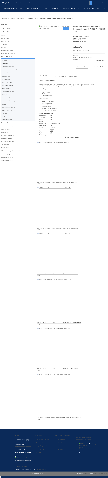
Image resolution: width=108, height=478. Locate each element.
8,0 (51, 117)
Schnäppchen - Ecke (7, 160)
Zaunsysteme (5, 144)
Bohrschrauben (6, 79)
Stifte (3, 116)
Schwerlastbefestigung (8, 107)
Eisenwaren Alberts (6, 138)
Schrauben (83, 41)
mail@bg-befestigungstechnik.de (23, 446)
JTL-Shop (85, 473)
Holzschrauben (6, 88)
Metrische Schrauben (8, 66)
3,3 (51, 133)
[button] (96, 3)
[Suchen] (91, 3)
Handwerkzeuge (5, 129)
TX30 (51, 121)
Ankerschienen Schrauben (9, 73)
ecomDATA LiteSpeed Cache (100, 473)
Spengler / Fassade (7, 82)
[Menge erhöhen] (84, 70)
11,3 (51, 131)
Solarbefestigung (7, 119)
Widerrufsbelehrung (62, 440)
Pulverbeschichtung (7, 157)
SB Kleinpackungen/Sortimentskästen (12, 151)
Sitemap (38, 452)
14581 (52, 129)
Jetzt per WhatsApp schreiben (24, 457)
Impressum (60, 449)
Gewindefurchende (7, 85)
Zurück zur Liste (5, 18)
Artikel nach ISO (5, 32)
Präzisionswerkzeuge (7, 126)
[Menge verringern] (74, 67)
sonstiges (4, 113)
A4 (51, 119)
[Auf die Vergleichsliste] (64, 28)
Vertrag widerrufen (21, 466)
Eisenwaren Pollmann (7, 135)
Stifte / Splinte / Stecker (8, 54)
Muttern (3, 47)
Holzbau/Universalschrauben (10, 70)
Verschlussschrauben (8, 98)
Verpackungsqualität (42, 446)
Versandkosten (41, 469)
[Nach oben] (0, 477)
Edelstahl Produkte (6, 57)
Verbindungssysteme (7, 154)
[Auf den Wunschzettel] (67, 28)
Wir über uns (40, 449)
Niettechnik (4, 132)
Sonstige (4, 95)
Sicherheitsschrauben (8, 91)
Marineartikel (5, 123)
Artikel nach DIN (6, 29)
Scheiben (4, 104)
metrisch (52, 127)
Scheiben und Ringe (7, 50)
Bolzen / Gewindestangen (9, 101)
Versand (87, 50)
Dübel (3, 35)
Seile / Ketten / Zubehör (8, 110)
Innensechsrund (55, 123)
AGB (58, 446)
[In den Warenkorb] (40, 24)
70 (51, 125)
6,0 (51, 115)
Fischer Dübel (5, 38)
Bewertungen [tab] (73, 76)
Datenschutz (60, 443)
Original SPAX (5, 41)
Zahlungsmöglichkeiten (43, 440)
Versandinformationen (42, 443)
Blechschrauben (6, 76)
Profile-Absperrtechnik (7, 141)
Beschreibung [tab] (62, 76)
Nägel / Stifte (5, 148)
